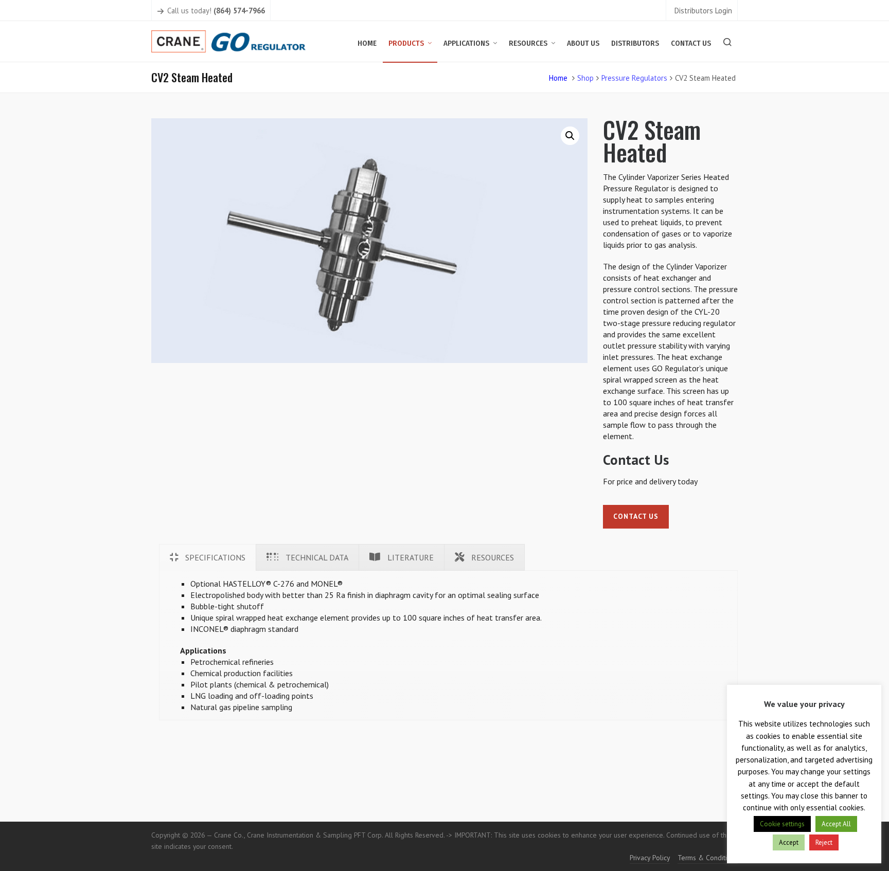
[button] (570, 135)
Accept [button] (788, 842)
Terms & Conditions (708, 857)
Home (558, 78)
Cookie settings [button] (782, 824)
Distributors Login (703, 10)
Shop (585, 78)
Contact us (636, 516)
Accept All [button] (836, 824)
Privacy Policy (650, 857)
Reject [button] (823, 842)
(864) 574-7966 (239, 10)
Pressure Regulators (634, 78)
